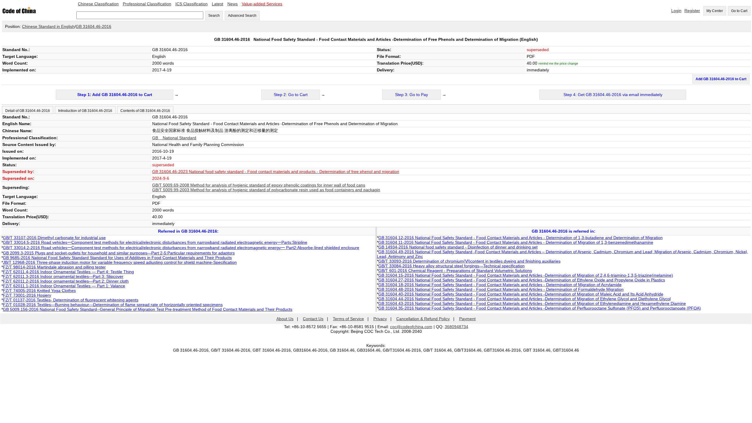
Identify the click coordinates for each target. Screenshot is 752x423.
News (232, 3)
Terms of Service (348, 318)
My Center (714, 11)
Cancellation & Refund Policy (423, 318)
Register (692, 10)
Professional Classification (147, 3)
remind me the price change (558, 63)
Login (676, 10)
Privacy (380, 318)
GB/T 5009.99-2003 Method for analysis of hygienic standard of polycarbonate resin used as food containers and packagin (266, 189)
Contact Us (313, 318)
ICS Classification (191, 3)
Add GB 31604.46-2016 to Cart (721, 79)
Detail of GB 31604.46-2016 (27, 111)
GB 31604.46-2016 (93, 26)
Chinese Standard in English (48, 26)
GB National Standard (174, 137)
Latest (217, 3)
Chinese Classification (98, 3)
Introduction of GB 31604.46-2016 (85, 111)
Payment (467, 318)
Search (214, 16)
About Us (284, 318)
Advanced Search (242, 16)
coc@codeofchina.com (411, 326)
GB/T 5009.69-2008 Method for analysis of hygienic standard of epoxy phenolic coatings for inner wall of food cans (258, 185)
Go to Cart (739, 11)
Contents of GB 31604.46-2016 (145, 111)
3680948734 (456, 326)
